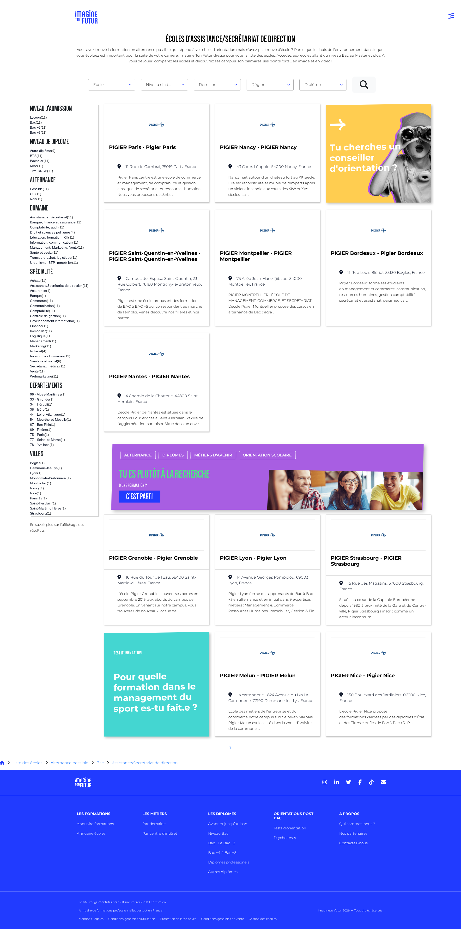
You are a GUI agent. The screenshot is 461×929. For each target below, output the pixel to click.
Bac (100, 763)
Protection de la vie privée (178, 919)
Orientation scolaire (267, 455)
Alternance (138, 455)
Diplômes (173, 455)
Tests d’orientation (290, 828)
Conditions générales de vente (222, 919)
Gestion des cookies (263, 919)
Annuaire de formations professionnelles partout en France (120, 910)
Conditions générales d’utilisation (131, 919)
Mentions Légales (91, 919)
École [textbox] (98, 84)
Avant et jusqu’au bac (227, 823)
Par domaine (154, 823)
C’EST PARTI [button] (139, 496)
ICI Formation (156, 902)
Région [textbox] (259, 84)
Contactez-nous (353, 843)
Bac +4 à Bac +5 (222, 852)
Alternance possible (69, 763)
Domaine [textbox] (208, 84)
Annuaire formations (95, 823)
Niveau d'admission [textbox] (162, 84)
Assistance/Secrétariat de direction (145, 763)
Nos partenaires (353, 833)
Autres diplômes (222, 871)
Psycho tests (285, 837)
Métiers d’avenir (213, 455)
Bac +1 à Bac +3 (221, 843)
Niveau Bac (218, 833)
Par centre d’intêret (159, 833)
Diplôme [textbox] (312, 84)
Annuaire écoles (91, 833)
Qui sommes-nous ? (357, 823)
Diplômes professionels (228, 862)
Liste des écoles (27, 763)
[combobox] (111, 84)
